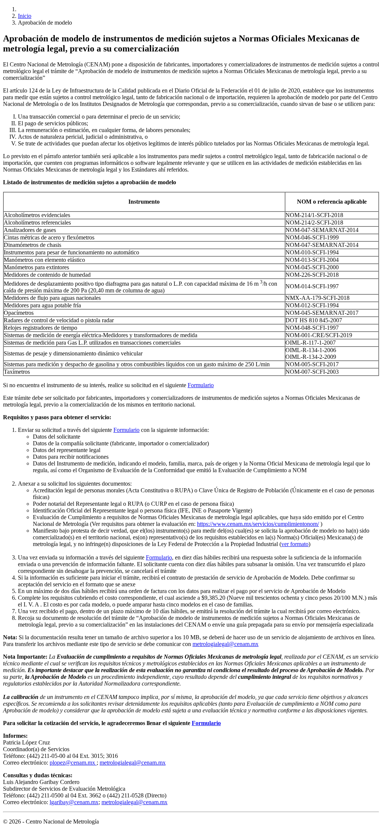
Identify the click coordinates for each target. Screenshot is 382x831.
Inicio (24, 16)
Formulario (201, 385)
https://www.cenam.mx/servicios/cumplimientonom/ (258, 524)
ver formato (295, 544)
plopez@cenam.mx (73, 762)
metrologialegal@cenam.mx (225, 644)
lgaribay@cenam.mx (74, 802)
